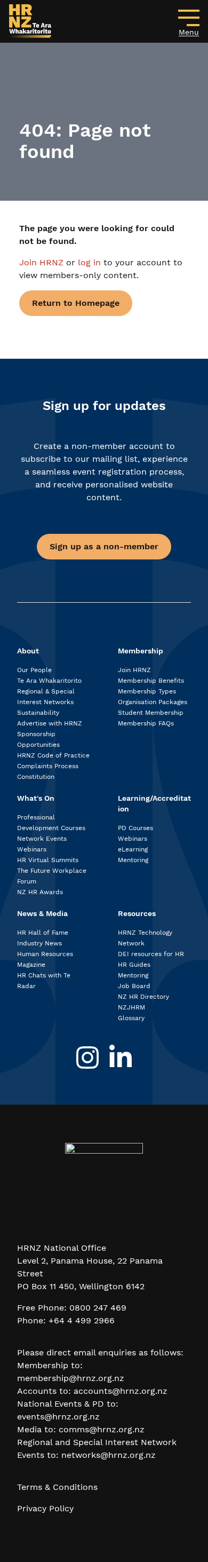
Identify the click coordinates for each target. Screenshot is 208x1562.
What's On (35, 798)
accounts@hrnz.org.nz (120, 1391)
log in (89, 262)
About (28, 650)
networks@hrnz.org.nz (108, 1455)
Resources (137, 913)
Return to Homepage (75, 303)
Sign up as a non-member (104, 546)
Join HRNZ (42, 262)
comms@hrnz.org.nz (102, 1429)
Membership (140, 650)
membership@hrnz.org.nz (70, 1378)
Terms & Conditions (57, 1487)
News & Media (42, 913)
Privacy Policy (45, 1508)
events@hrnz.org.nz (58, 1416)
